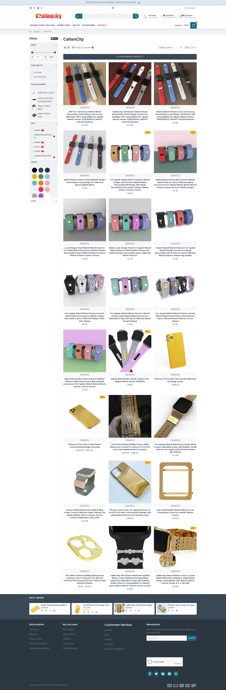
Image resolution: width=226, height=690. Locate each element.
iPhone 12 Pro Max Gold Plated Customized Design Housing (85, 445)
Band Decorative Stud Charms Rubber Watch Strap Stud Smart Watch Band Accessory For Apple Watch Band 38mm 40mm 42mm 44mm (84, 383)
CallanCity (84, 107)
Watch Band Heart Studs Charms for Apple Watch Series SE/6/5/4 (130, 380)
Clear (55, 39)
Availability (37, 65)
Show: (187, 48)
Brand (37, 31)
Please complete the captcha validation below (154, 651)
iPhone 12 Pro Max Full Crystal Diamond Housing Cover (175, 380)
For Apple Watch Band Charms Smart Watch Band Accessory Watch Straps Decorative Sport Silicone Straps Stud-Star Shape (84, 317)
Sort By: (162, 48)
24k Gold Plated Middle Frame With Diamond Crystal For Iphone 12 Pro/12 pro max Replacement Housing (130, 447)
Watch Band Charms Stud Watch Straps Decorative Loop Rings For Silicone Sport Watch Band (85, 182)
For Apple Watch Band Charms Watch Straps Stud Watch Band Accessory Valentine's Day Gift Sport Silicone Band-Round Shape (130, 317)
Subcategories (38, 84)
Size (33, 123)
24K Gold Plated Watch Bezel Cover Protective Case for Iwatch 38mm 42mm (175, 512)
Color (34, 162)
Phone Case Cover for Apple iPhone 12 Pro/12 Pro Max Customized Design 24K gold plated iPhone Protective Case (130, 512)
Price (33, 45)
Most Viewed (36, 598)
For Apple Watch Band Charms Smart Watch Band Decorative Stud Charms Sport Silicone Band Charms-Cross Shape (175, 317)
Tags (33, 201)
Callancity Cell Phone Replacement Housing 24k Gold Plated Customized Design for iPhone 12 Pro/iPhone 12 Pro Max (139, 605)
